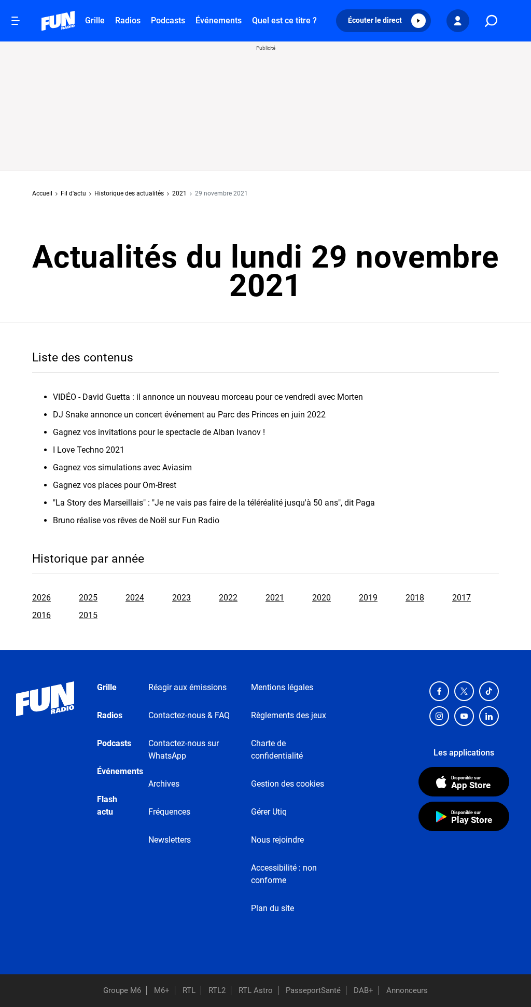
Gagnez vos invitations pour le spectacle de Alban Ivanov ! (159, 432)
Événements (218, 20)
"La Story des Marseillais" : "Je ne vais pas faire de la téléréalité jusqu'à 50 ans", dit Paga (214, 503)
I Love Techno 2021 (88, 450)
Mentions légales (282, 687)
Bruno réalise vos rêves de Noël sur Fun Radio (136, 520)
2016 (41, 615)
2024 (134, 598)
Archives (163, 784)
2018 (415, 598)
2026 (41, 598)
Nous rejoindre (277, 840)
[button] (383, 20)
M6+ (162, 990)
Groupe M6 (122, 990)
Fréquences (169, 812)
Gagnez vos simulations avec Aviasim (122, 467)
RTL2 (217, 990)
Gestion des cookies (287, 784)
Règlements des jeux (288, 715)
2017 (461, 598)
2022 (228, 598)
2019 (368, 598)
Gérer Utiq (269, 812)
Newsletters (169, 840)
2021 (179, 193)
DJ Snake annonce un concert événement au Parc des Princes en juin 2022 (189, 414)
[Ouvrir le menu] (15, 20)
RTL (189, 990)
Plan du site (272, 908)
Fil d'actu (73, 193)
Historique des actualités (129, 193)
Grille (95, 20)
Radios (128, 20)
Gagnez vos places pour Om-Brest (114, 485)
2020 (321, 598)
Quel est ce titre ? (284, 20)
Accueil (42, 193)
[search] (491, 21)
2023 (181, 598)
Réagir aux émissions (187, 687)
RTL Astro (256, 990)
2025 (88, 598)
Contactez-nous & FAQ (189, 715)
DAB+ (363, 990)
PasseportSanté (313, 990)
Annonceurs (407, 990)
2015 (88, 615)
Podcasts (168, 20)
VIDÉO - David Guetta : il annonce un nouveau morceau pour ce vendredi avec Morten (208, 397)
